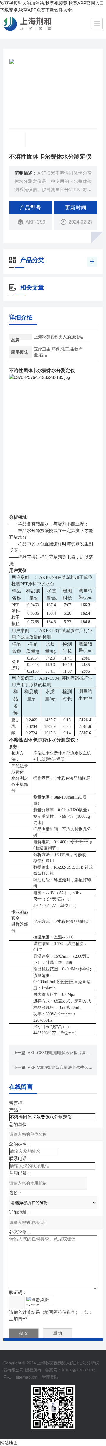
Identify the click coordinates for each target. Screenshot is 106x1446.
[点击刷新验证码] (39, 1301)
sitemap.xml (27, 1377)
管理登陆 (50, 1377)
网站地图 (9, 1442)
